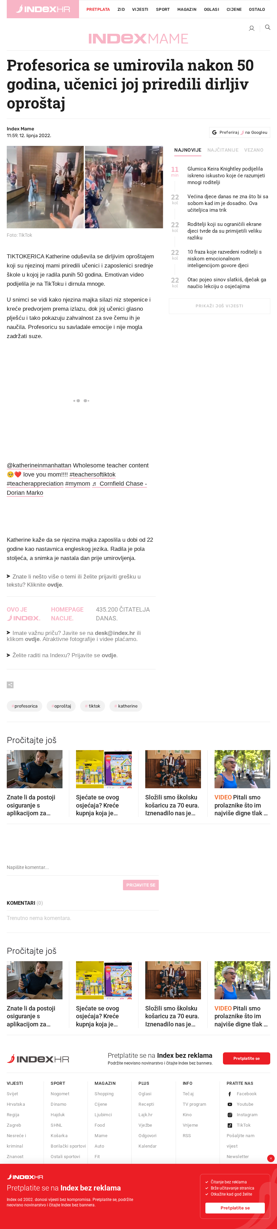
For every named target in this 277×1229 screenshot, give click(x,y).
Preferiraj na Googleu (243, 132)
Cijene (234, 9)
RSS (187, 1135)
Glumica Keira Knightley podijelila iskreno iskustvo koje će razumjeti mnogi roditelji (226, 175)
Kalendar (147, 1146)
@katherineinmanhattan (39, 465)
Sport (163, 9)
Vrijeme (190, 1125)
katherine (125, 706)
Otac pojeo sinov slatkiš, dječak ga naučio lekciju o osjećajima (226, 283)
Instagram (247, 1114)
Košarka (59, 1135)
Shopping (104, 1093)
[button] (15, 767)
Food (100, 1125)
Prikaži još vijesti (219, 306)
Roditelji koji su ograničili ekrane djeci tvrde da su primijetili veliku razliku (224, 231)
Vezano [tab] (253, 150)
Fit (97, 1156)
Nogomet (60, 1093)
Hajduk (58, 1114)
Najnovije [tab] (188, 150)
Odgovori (147, 1135)
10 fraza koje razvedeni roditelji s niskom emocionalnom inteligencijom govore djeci (224, 258)
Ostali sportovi (65, 1156)
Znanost (15, 1156)
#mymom (77, 483)
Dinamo (58, 1104)
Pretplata (98, 9)
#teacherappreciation (35, 483)
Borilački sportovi (68, 1146)
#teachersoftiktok (93, 474)
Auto (99, 1146)
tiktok (92, 706)
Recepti (146, 1104)
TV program (194, 1104)
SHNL (56, 1125)
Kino (187, 1114)
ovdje (32, 639)
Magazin (105, 1083)
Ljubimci (103, 1114)
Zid (121, 9)
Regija (13, 1114)
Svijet (12, 1093)
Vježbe (145, 1125)
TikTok (244, 1125)
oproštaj (61, 706)
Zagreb (14, 1125)
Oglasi (211, 9)
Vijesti (140, 9)
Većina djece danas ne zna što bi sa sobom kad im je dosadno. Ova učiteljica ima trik (227, 203)
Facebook (247, 1093)
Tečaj (188, 1093)
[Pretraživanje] (265, 29)
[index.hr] (43, 9)
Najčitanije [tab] (223, 150)
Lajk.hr (145, 1114)
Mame (101, 1135)
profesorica (24, 706)
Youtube (245, 1104)
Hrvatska (16, 1104)
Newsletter (238, 1156)
